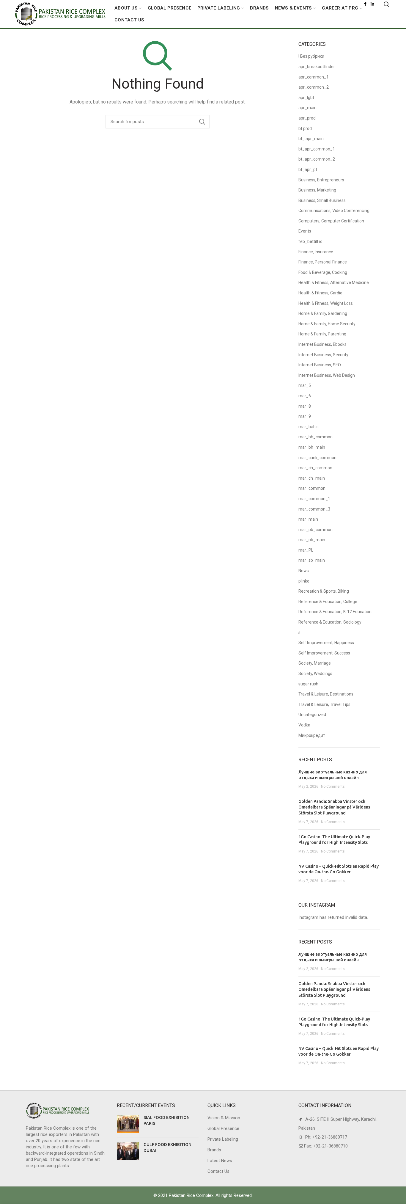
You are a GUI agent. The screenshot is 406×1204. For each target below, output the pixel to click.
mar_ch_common (315, 467)
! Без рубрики (311, 56)
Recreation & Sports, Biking (323, 591)
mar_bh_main (311, 447)
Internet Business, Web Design (326, 375)
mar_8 (304, 406)
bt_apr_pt (307, 169)
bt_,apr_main (311, 138)
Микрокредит (311, 735)
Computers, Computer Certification (331, 221)
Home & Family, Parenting (322, 334)
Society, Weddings (315, 673)
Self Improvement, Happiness (326, 642)
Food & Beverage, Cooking (322, 272)
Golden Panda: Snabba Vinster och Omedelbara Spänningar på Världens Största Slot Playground (334, 807)
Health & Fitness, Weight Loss (325, 303)
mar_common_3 (314, 509)
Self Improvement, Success (324, 653)
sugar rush (308, 684)
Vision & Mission (223, 1117)
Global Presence (223, 1128)
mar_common (311, 488)
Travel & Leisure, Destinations (325, 694)
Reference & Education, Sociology (329, 622)
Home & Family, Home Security (326, 323)
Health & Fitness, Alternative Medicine (333, 282)
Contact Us (218, 1171)
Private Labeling (222, 1139)
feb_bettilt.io (310, 241)
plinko (303, 581)
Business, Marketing (317, 190)
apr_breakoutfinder (316, 66)
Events (304, 231)
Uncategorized (312, 714)
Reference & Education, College (327, 601)
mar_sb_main (311, 560)
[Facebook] (365, 4)
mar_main (308, 519)
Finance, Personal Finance (322, 262)
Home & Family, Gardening (322, 313)
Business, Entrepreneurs (321, 180)
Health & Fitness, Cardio (320, 293)
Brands (214, 1150)
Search (202, 121)
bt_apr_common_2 (316, 159)
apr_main (307, 107)
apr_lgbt (306, 97)
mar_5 (304, 385)
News (303, 570)
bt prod (305, 128)
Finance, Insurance (315, 251)
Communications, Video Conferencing (333, 210)
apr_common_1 (313, 77)
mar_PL (305, 550)
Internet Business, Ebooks (322, 344)
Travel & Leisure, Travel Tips (324, 704)
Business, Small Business (322, 200)
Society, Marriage (314, 663)
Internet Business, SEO (319, 364)
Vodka (304, 725)
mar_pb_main (311, 539)
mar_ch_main (311, 478)
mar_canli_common (317, 457)
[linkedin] (372, 4)
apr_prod (307, 118)
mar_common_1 (314, 498)
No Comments (333, 786)
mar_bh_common (315, 436)
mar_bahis (308, 426)
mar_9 (304, 416)
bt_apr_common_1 (316, 149)
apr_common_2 (313, 87)
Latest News (219, 1160)
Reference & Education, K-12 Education (335, 611)
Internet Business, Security (323, 354)
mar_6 (304, 395)
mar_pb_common (315, 529)
